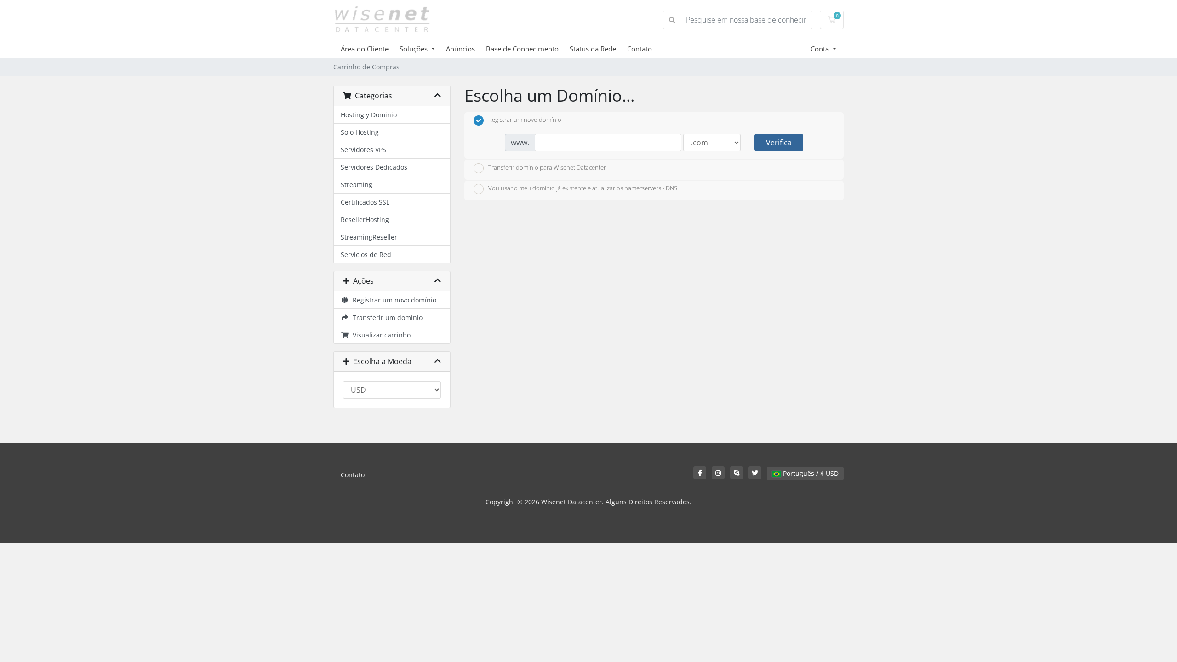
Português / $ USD (810, 473)
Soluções (414, 48)
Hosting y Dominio (369, 114)
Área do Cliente (365, 48)
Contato (639, 48)
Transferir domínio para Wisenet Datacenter (547, 167)
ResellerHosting (365, 219)
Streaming (356, 184)
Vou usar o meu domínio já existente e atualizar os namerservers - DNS (582, 188)
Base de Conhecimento (522, 48)
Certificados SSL (365, 202)
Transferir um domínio (386, 317)
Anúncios (460, 48)
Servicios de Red (366, 254)
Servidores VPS (363, 149)
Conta (821, 48)
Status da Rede (593, 48)
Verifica (779, 142)
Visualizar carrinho (380, 335)
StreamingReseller (369, 237)
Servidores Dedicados (374, 167)
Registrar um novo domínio (392, 300)
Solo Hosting (360, 132)
